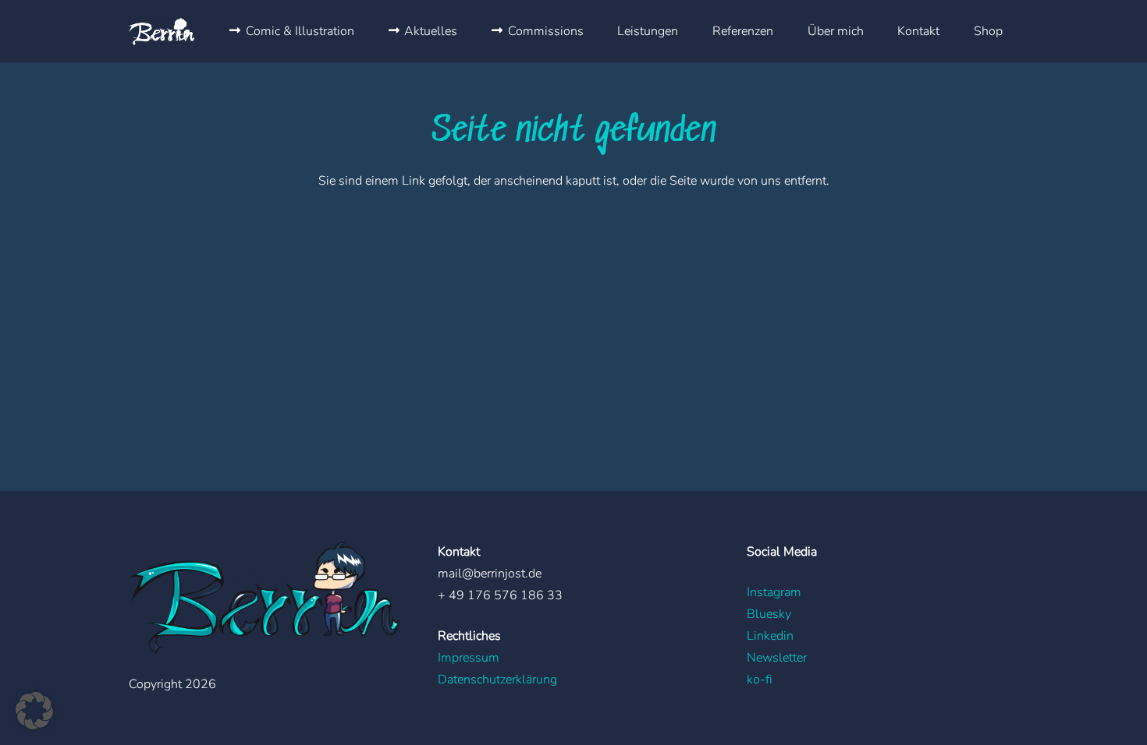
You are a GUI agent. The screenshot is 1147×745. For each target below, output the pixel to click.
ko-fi (759, 679)
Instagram (774, 592)
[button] (34, 710)
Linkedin (770, 635)
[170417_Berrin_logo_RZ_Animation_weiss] (161, 31)
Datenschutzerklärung (497, 679)
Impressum (468, 657)
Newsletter (777, 657)
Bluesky (769, 614)
